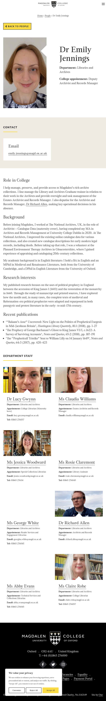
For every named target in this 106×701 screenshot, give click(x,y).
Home (40, 15)
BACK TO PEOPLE (18, 26)
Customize (17, 690)
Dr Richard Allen (36, 204)
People (48, 15)
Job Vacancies (64, 674)
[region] (33, 682)
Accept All (50, 690)
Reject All (34, 690)
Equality (83, 674)
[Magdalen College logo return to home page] (53, 4)
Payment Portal (83, 678)
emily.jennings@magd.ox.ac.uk (27, 153)
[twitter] (53, 665)
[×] (103, 4)
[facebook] (43, 665)
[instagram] (63, 665)
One (101, 694)
